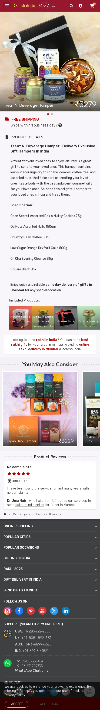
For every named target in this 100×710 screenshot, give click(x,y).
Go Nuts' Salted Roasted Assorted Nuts (43, 321)
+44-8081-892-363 (36, 638)
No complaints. (20, 467)
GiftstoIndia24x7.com (34, 6)
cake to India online (29, 505)
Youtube (42, 611)
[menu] (7, 5)
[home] (5, 514)
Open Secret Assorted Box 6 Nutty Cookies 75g (20, 319)
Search (71, 5)
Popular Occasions (21, 548)
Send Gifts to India (20, 590)
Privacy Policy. (15, 695)
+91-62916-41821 (35, 651)
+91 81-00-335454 (29, 661)
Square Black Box (66, 324)
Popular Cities (16, 537)
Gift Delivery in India (22, 580)
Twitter (54, 611)
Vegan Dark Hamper (21, 441)
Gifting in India (16, 558)
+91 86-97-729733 (29, 666)
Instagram (7, 611)
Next (96, 61)
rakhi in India (46, 340)
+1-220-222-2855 (37, 631)
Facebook (19, 611)
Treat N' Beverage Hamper (28, 105)
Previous (3, 409)
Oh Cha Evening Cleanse (89, 324)
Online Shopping (18, 526)
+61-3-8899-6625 (37, 644)
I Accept (16, 704)
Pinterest (31, 611)
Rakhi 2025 (13, 569)
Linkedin (66, 611)
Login (80, 5)
